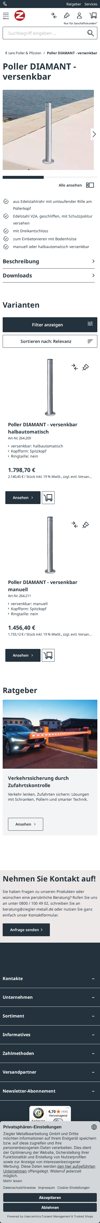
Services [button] (91, 4)
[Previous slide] (6, 53)
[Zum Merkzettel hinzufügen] (85, 367)
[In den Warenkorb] (48, 497)
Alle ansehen (71, 185)
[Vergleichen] (53, 15)
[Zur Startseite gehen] (30, 15)
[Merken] (66, 15)
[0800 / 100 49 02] (5, 4)
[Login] (79, 15)
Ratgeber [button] (73, 4)
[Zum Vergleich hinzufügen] (74, 367)
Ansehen (23, 824)
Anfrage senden (24, 929)
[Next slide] (94, 134)
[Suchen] (90, 33)
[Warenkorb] (91, 15)
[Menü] (6, 15)
